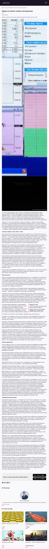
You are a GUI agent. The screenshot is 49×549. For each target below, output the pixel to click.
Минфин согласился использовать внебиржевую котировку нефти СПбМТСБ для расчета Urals (37, 310)
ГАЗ (3, 13)
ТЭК (3, 545)
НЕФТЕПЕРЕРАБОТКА (30, 545)
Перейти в (40, 475)
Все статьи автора (5, 504)
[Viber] (7, 482)
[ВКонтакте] (2, 482)
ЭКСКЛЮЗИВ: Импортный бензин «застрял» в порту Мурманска (35, 524)
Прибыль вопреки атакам (8, 542)
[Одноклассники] (4, 482)
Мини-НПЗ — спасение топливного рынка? (35, 542)
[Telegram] (6, 482)
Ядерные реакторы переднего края (10, 523)
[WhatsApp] (9, 482)
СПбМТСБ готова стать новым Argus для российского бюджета (38, 307)
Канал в (41, 478)
